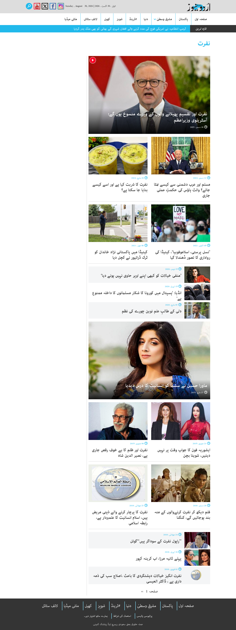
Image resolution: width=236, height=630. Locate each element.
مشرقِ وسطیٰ (146, 606)
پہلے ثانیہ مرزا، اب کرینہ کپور (158, 558)
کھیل (107, 19)
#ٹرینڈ (133, 19)
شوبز (119, 19)
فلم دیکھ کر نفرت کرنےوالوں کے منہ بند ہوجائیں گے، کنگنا (182, 515)
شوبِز (101, 606)
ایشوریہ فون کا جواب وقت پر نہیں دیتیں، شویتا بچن (183, 453)
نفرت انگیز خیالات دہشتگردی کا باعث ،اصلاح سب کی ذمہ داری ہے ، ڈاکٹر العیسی (137, 578)
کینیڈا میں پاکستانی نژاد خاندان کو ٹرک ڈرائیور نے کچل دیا (121, 255)
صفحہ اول (201, 19)
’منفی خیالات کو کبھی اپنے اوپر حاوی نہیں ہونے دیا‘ (141, 276)
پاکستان (183, 19)
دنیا (146, 19)
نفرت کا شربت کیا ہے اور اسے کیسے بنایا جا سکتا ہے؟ (120, 187)
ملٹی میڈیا (71, 19)
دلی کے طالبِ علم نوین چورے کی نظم (151, 311)
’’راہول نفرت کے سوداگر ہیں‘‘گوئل (155, 541)
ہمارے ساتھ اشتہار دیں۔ (96, 616)
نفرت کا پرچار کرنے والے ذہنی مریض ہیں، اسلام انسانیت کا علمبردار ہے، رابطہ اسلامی (120, 517)
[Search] (29, 6)
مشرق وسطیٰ (164, 19)
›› (142, 591)
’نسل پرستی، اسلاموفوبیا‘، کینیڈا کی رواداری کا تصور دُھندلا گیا (182, 255)
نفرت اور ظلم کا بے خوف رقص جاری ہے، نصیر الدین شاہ (120, 453)
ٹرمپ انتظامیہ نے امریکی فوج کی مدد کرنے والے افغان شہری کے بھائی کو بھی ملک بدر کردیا (130, 28)
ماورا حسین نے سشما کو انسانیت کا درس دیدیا (166, 385)
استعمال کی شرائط (122, 616)
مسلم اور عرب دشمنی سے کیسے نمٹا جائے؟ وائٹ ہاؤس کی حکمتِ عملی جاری (182, 190)
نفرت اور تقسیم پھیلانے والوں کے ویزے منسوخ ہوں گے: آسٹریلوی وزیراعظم (157, 117)
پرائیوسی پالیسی (144, 616)
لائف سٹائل (90, 19)
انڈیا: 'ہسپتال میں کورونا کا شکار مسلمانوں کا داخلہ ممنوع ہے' (136, 295)
